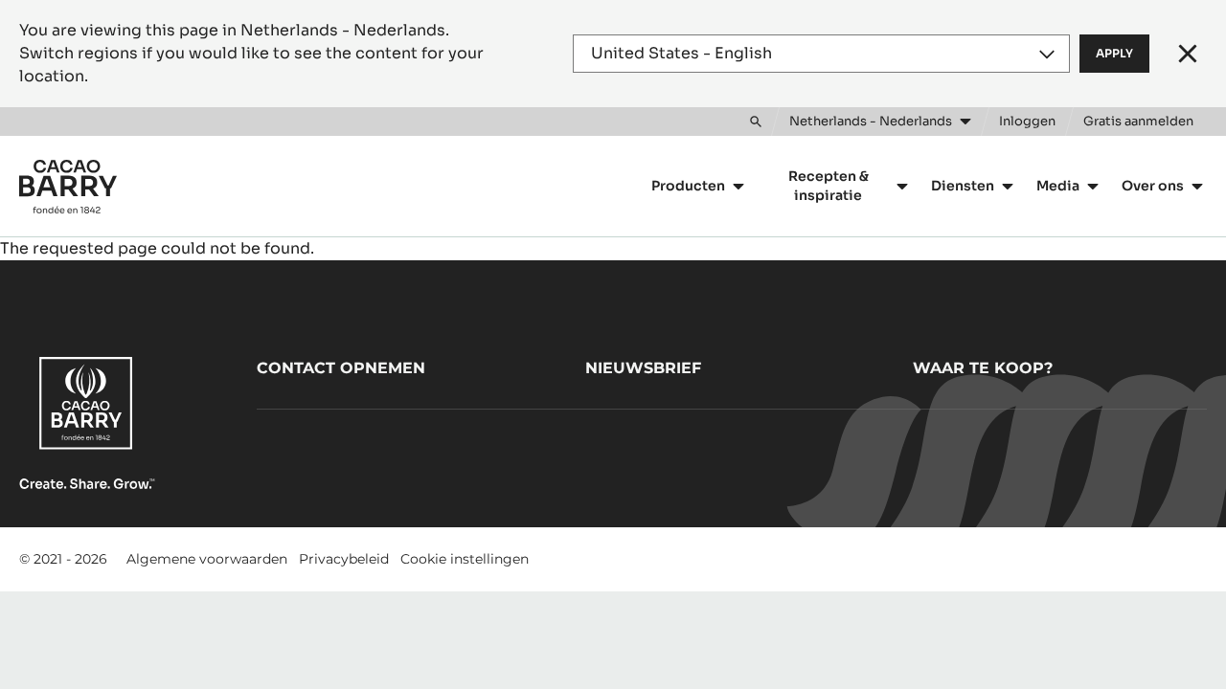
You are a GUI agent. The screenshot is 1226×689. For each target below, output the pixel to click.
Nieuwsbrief (643, 368)
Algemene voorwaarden (206, 558)
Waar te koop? (983, 368)
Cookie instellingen (464, 558)
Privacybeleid (344, 558)
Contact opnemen (341, 368)
